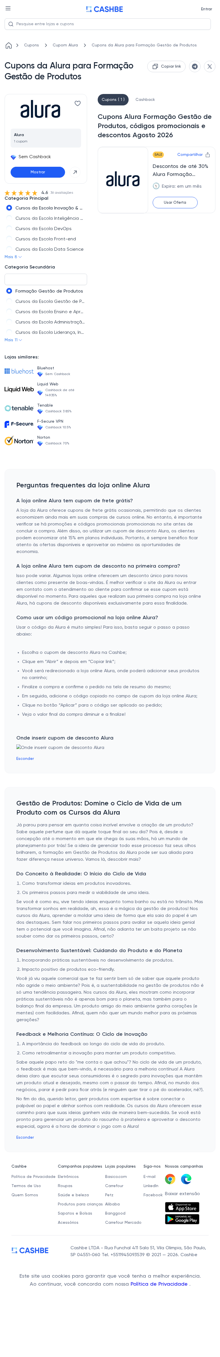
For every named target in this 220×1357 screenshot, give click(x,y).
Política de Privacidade (160, 1284)
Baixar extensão (182, 1194)
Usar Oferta (175, 203)
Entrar (206, 9)
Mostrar (38, 172)
